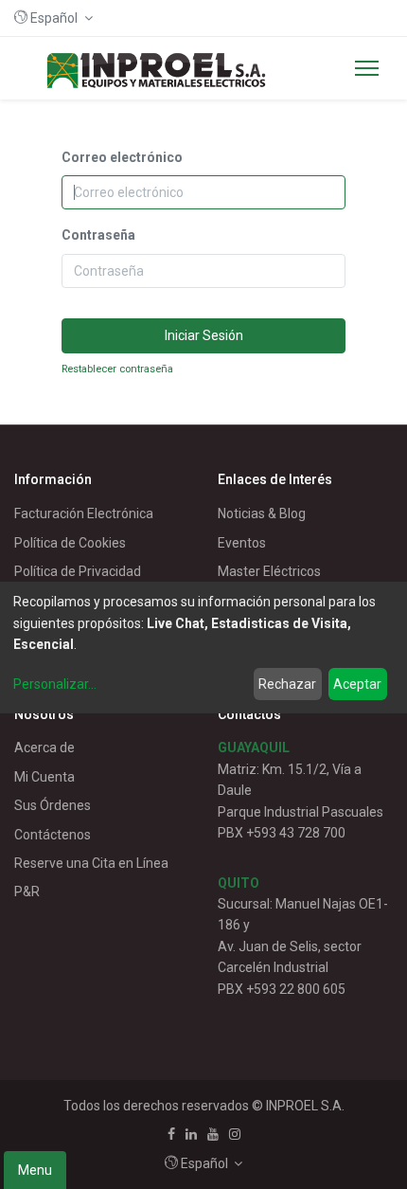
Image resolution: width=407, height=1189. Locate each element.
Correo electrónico (122, 157)
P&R (27, 891)
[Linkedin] (191, 1134)
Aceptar (357, 684)
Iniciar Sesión (204, 335)
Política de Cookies (70, 542)
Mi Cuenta (44, 776)
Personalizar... (55, 684)
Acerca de (44, 747)
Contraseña (98, 235)
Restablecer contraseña (117, 369)
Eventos (242, 542)
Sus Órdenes (52, 805)
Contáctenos (52, 834)
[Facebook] (171, 1134)
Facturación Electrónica (83, 513)
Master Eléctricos (269, 571)
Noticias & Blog (262, 513)
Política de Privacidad (77, 571)
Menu (35, 1170)
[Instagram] (234, 1134)
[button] (53, 18)
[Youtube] (213, 1134)
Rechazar (287, 684)
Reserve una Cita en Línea (91, 863)
